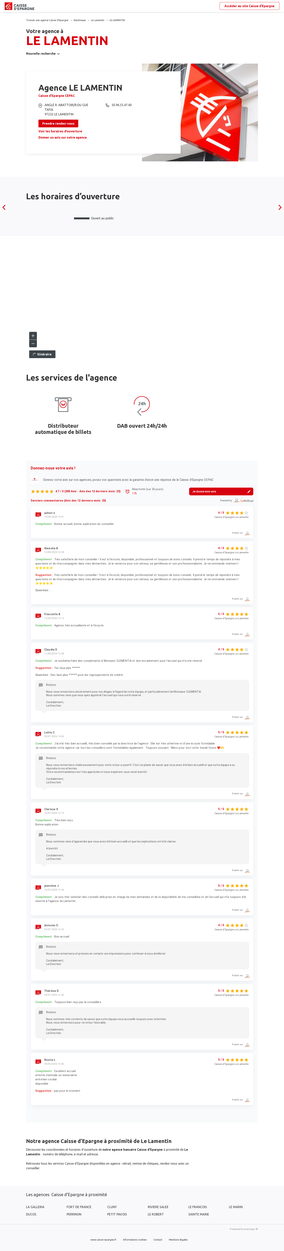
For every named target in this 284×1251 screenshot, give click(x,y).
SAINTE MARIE (198, 1214)
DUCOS (31, 1214)
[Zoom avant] (33, 336)
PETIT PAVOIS (117, 1214)
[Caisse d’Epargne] (8, 6)
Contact (157, 1239)
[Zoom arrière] (33, 343)
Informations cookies (135, 1239)
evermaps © (251, 1229)
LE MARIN (236, 1207)
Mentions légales (178, 1239)
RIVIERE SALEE (158, 1207)
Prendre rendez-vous (58, 123)
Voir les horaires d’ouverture (60, 131)
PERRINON (74, 1214)
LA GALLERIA (35, 1207)
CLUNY (112, 1207)
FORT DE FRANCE (79, 1207)
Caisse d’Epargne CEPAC (56, 95)
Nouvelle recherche (41, 53)
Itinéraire (44, 354)
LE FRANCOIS (197, 1207)
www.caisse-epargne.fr (103, 1239)
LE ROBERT (156, 1214)
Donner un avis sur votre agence (62, 137)
